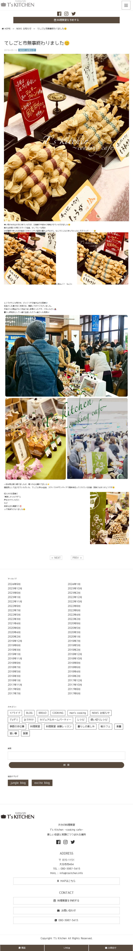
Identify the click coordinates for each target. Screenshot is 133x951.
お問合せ (112, 948)
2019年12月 (15, 641)
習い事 (13, 733)
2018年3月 (14, 676)
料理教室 (35, 726)
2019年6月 (14, 645)
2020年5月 (74, 628)
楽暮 (118, 726)
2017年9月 (14, 689)
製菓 (25, 733)
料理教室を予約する (68, 20)
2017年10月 (75, 685)
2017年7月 (14, 693)
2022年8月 (74, 606)
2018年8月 (74, 663)
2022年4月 (74, 614)
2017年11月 (15, 685)
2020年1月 (74, 636)
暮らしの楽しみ (86, 726)
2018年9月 (14, 663)
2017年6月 (74, 693)
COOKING (57, 713)
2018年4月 (74, 671)
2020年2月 (14, 636)
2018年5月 (14, 671)
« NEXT (56, 557)
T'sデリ (14, 719)
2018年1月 (14, 680)
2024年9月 (14, 584)
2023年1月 (14, 597)
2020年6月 (14, 628)
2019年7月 (74, 641)
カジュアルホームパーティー (55, 719)
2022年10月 (75, 601)
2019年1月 (14, 654)
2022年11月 (15, 601)
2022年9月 (14, 606)
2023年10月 (75, 588)
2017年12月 (75, 680)
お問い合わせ (68, 910)
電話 (23, 948)
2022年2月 (74, 619)
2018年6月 (74, 667)
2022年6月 (74, 610)
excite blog (42, 782)
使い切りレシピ (99, 719)
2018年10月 (75, 658)
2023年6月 (14, 593)
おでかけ (29, 719)
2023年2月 (74, 593)
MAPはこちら (68, 881)
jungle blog (18, 782)
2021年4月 (14, 623)
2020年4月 (14, 632)
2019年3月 (14, 650)
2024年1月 (74, 584)
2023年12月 (15, 588)
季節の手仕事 (17, 726)
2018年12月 (75, 654)
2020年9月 (74, 623)
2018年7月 (14, 667)
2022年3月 (14, 619)
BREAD (42, 713)
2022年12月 (75, 597)
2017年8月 (74, 689)
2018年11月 (15, 658)
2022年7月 (14, 610)
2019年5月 (74, 645)
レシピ (81, 719)
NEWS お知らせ (101, 713)
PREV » (77, 557)
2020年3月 (74, 632)
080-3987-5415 (68, 920)
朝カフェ (105, 726)
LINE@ (67, 948)
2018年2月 (74, 676)
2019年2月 (74, 650)
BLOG (29, 713)
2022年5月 (14, 614)
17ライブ (15, 713)
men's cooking (77, 713)
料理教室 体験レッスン (59, 726)
